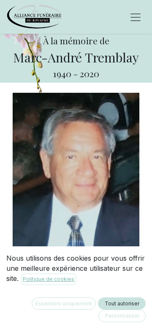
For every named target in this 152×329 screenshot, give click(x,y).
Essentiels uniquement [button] (63, 303)
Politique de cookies (48, 279)
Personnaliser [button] (122, 316)
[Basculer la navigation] (135, 16)
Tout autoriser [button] (122, 303)
